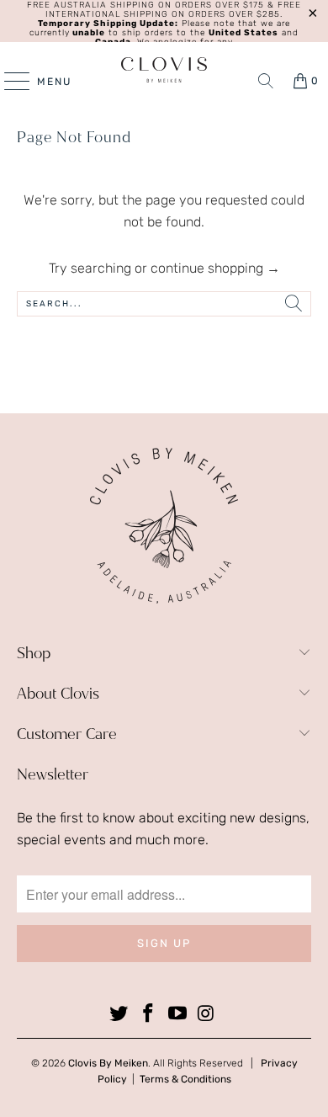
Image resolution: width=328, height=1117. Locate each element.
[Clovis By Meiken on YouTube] (178, 1014)
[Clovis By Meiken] (164, 70)
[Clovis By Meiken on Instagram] (207, 1014)
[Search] (266, 81)
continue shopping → (215, 268)
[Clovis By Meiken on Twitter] (119, 1014)
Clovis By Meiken (108, 1063)
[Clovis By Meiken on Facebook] (148, 1014)
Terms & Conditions (185, 1079)
